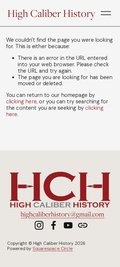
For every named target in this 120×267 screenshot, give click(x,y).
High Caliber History (51, 13)
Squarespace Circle (53, 249)
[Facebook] (53, 225)
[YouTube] (68, 225)
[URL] (82, 225)
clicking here (21, 101)
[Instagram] (39, 225)
